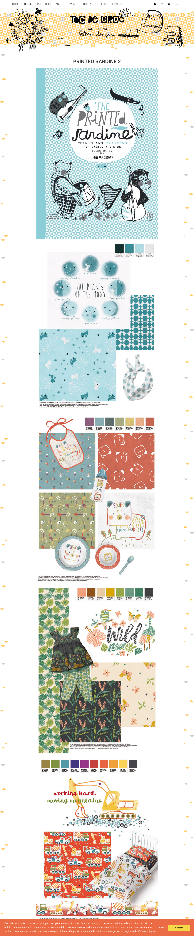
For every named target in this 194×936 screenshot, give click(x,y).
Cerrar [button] (162, 927)
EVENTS (73, 3)
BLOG (103, 3)
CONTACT (89, 3)
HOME (15, 3)
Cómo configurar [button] (147, 931)
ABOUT (59, 3)
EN (176, 3)
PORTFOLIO (44, 3)
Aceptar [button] (179, 927)
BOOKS (28, 3)
